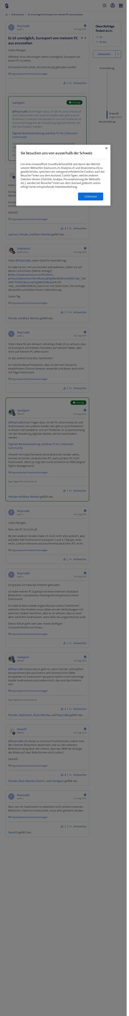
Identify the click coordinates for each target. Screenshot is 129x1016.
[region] (63, 175)
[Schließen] (106, 148)
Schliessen (90, 196)
